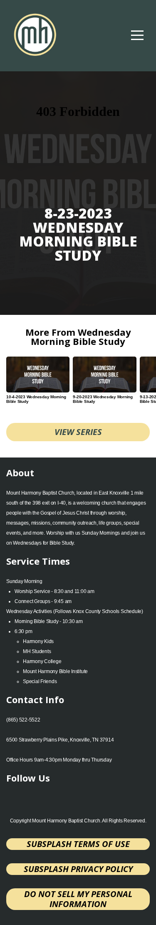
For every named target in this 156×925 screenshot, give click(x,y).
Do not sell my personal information (78, 899)
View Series (78, 431)
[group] (37, 383)
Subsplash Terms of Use (78, 844)
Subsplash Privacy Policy (78, 869)
